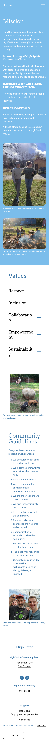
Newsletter (24, 719)
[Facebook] (22, 678)
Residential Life (25, 662)
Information (24, 690)
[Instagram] (27, 678)
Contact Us (13, 735)
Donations (24, 711)
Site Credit (41, 725)
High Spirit (9, 5)
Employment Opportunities (24, 714)
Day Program (24, 666)
